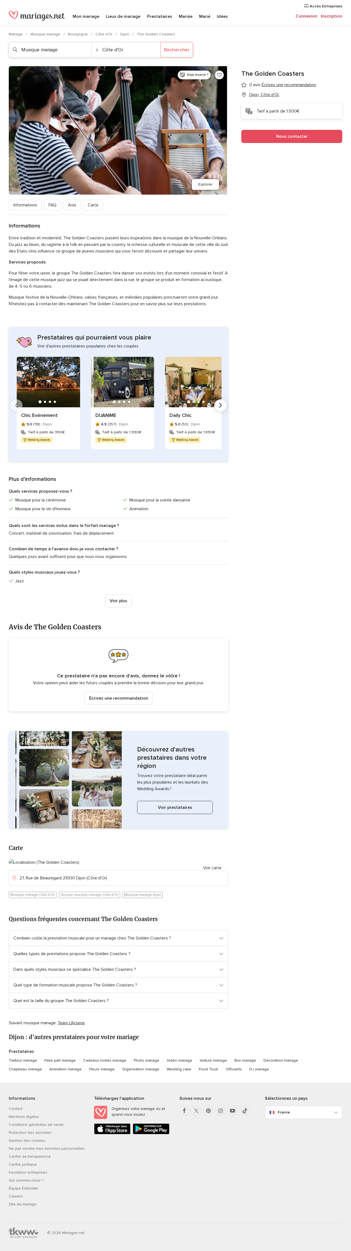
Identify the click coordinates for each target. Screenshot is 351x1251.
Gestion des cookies (27, 1140)
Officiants (234, 1069)
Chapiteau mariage (25, 1069)
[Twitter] (196, 1111)
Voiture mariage (213, 1060)
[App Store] (112, 1133)
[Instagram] (220, 1111)
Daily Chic (180, 415)
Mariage (16, 34)
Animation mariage (65, 1069)
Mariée (186, 16)
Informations (25, 205)
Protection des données (30, 1132)
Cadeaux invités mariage (104, 1060)
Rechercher (176, 50)
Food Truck (208, 1069)
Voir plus (118, 601)
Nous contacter (292, 136)
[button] (118, 674)
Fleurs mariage (102, 1069)
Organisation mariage (140, 1069)
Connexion (306, 16)
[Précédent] (16, 405)
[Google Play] (151, 1133)
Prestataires (159, 16)
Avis (72, 205)
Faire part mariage (60, 1060)
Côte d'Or (104, 34)
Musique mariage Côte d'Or (32, 895)
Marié (204, 16)
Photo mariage (146, 1060)
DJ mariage (259, 1069)
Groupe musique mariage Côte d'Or (89, 895)
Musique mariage (45, 34)
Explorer (205, 184)
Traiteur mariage (23, 1060)
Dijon (125, 34)
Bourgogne (78, 34)
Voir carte (212, 868)
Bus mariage (245, 1060)
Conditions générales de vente (36, 1124)
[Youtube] (232, 1111)
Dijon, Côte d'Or (264, 94)
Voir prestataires (175, 807)
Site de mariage (22, 1204)
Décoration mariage (281, 1060)
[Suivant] (220, 405)
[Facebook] (184, 1111)
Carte (93, 205)
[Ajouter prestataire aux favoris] (219, 75)
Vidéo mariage (179, 1060)
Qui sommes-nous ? (26, 1180)
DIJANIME (105, 415)
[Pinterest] (208, 1111)
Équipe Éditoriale (23, 1188)
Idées (222, 16)
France (284, 1112)
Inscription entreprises (28, 1172)
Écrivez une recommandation (118, 698)
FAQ (52, 205)
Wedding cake (179, 1069)
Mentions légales (24, 1116)
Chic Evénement (39, 415)
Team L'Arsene (71, 1023)
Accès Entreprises (325, 6)
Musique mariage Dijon (142, 895)
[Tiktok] (245, 1111)
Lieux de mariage (123, 16)
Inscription (331, 16)
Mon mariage (86, 16)
